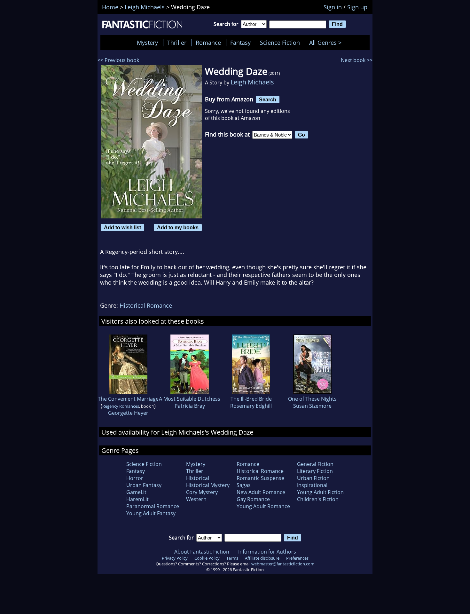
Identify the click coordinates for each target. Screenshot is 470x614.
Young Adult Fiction (320, 492)
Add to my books (178, 227)
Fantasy (240, 42)
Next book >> (356, 60)
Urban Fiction (313, 478)
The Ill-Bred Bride (251, 398)
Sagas (244, 485)
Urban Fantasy (143, 485)
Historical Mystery (208, 485)
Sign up (357, 7)
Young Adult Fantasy (151, 513)
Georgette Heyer (128, 412)
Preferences (297, 558)
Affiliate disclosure (262, 558)
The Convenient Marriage (128, 398)
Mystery (147, 42)
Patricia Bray (190, 405)
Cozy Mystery (202, 492)
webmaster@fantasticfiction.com (282, 564)
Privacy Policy (175, 558)
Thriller (176, 42)
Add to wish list (122, 227)
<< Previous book (118, 60)
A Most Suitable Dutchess (189, 398)
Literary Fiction (315, 471)
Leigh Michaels (252, 82)
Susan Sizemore (312, 405)
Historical (197, 478)
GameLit (136, 492)
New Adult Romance (261, 492)
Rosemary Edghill (251, 405)
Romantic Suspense (260, 478)
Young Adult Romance (263, 506)
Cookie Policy (207, 558)
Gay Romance (253, 499)
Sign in (333, 7)
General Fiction (315, 464)
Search (267, 99)
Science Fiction (280, 42)
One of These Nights (312, 398)
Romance (208, 42)
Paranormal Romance (152, 506)
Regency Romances (120, 406)
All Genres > (327, 42)
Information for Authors (267, 551)
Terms (232, 558)
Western (196, 499)
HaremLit (137, 499)
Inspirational (312, 485)
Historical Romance (146, 305)
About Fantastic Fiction (201, 551)
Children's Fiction (318, 499)
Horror (134, 478)
